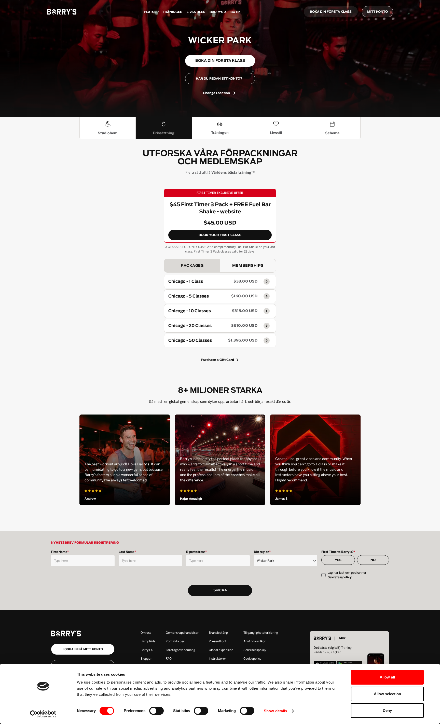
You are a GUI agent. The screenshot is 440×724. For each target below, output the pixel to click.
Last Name (127, 552)
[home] (61, 12)
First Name (60, 552)
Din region (262, 552)
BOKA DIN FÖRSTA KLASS (331, 11)
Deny (387, 710)
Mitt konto (377, 11)
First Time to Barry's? (338, 552)
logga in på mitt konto (83, 649)
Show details (275, 711)
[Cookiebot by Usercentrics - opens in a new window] (43, 714)
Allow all (387, 677)
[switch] (156, 711)
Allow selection (387, 694)
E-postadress (196, 552)
